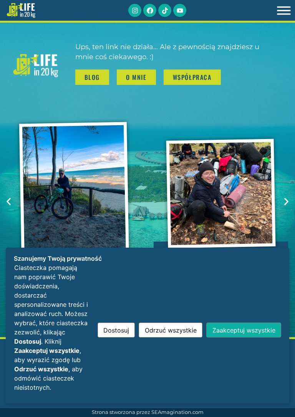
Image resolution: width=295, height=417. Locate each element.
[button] (8, 201)
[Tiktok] (164, 10)
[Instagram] (134, 10)
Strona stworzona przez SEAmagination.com (148, 412)
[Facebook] (149, 10)
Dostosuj (116, 330)
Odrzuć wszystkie (171, 330)
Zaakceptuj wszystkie (243, 330)
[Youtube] (179, 10)
